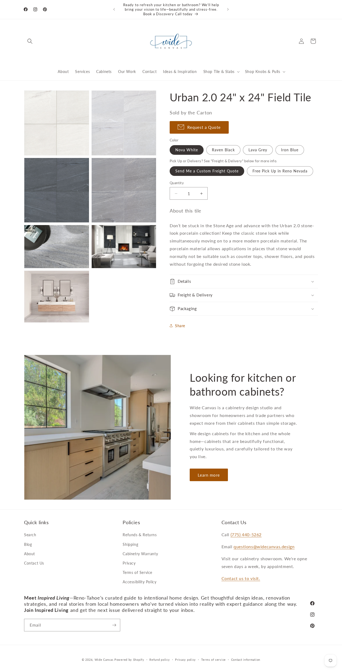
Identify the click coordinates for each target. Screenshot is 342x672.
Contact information (245, 659)
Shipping (130, 544)
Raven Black (223, 150)
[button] (30, 41)
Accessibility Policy (139, 582)
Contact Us (34, 563)
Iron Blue (289, 150)
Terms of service (213, 659)
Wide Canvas (104, 659)
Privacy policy (185, 659)
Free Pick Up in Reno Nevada (280, 171)
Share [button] (180, 325)
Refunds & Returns (140, 534)
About (29, 553)
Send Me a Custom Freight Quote (207, 171)
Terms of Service (137, 572)
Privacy (129, 563)
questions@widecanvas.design (264, 546)
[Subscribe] (114, 625)
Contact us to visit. (240, 578)
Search (30, 534)
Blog (28, 544)
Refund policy (159, 659)
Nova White (186, 150)
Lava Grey (257, 150)
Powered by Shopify (129, 659)
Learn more (209, 475)
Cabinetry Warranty (140, 553)
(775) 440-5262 (246, 534)
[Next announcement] (228, 9)
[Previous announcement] (114, 9)
